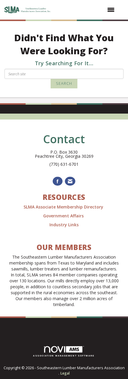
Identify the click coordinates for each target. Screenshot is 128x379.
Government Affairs (64, 216)
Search (64, 83)
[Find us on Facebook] (57, 181)
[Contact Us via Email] (70, 181)
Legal (65, 373)
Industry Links (64, 224)
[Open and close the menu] (86, 10)
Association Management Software (64, 356)
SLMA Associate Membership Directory (64, 207)
